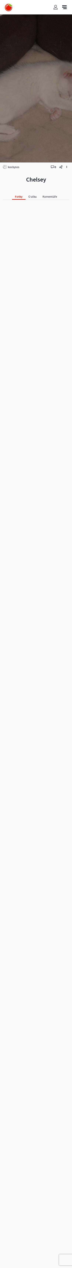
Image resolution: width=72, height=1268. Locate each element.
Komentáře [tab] (49, 196)
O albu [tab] (32, 196)
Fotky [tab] (19, 196)
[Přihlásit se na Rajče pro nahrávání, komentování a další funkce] (55, 7)
